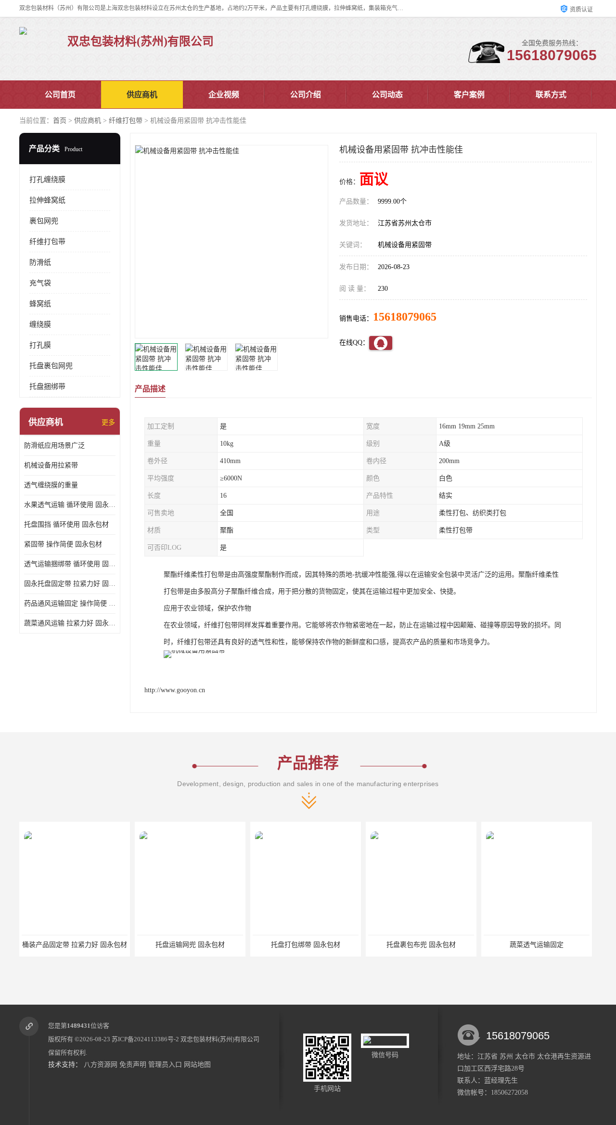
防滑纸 (40, 262)
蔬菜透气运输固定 (421, 944)
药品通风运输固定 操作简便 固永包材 (70, 603)
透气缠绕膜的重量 (51, 485)
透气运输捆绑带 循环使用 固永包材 (70, 564)
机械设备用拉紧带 (51, 465)
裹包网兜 (43, 221)
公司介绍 (305, 95)
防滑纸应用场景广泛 (54, 445)
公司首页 (60, 95)
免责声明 (132, 1064)
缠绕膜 (40, 324)
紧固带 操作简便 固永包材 (63, 544)
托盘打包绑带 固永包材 (190, 944)
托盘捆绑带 (47, 386)
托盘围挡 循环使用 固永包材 (66, 524)
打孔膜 (40, 345)
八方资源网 (100, 1064)
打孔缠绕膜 (47, 179)
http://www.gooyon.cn (174, 690)
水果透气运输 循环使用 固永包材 (70, 504)
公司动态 (387, 95)
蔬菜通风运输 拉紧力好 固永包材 (70, 623)
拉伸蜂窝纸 (47, 200)
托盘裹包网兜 (51, 366)
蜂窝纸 (40, 304)
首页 (59, 120)
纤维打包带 (125, 120)
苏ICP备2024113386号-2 (145, 1039)
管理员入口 (165, 1064)
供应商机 (142, 95)
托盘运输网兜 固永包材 (74, 944)
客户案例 (469, 95)
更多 (108, 422)
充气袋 (40, 283)
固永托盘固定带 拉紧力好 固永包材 (70, 583)
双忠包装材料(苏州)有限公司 (219, 1039)
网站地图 (197, 1064)
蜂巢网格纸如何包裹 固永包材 (536, 944)
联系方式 (551, 95)
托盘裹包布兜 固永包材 (305, 944)
